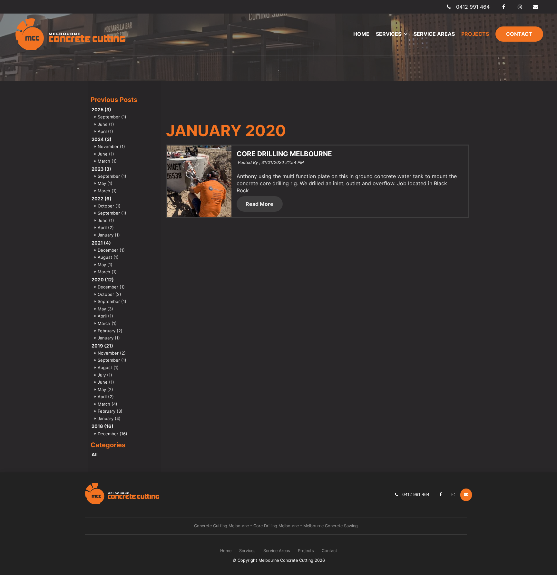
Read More (259, 204)
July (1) (105, 375)
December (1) (111, 250)
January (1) (109, 234)
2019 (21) (102, 345)
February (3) (110, 411)
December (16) (112, 433)
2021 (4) (101, 243)
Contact (519, 34)
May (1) (105, 183)
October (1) (109, 205)
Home (361, 34)
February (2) (110, 330)
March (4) (107, 404)
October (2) (109, 294)
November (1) (111, 146)
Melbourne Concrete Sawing (330, 525)
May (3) (105, 308)
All (95, 454)
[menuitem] (226, 551)
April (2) (106, 227)
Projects (475, 34)
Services (388, 34)
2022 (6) (102, 198)
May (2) (105, 389)
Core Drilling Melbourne (276, 525)
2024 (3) (102, 139)
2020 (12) (103, 279)
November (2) (112, 353)
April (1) (105, 131)
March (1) (107, 161)
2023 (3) (101, 169)
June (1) (106, 124)
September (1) (112, 116)
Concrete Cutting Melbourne (221, 525)
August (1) (108, 257)
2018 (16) (102, 426)
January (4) (109, 418)
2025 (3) (101, 109)
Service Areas (434, 34)
